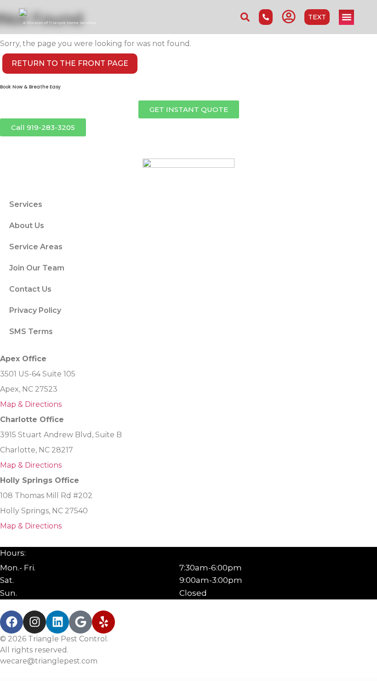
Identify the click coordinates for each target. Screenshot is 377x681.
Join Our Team (36, 268)
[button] (346, 17)
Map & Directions (31, 404)
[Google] (80, 622)
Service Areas (36, 246)
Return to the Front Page (69, 63)
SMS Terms (31, 331)
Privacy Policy (35, 310)
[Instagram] (34, 622)
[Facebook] (11, 622)
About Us (26, 225)
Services (25, 204)
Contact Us (30, 289)
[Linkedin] (57, 622)
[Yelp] (103, 622)
